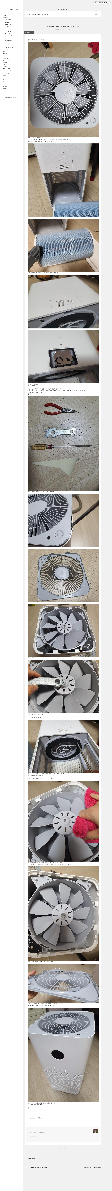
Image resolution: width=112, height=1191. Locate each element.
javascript (8, 40)
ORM (7, 22)
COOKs (6, 64)
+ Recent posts (30, 1158)
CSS (7, 42)
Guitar (5, 53)
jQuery (7, 33)
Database (6, 17)
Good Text (6, 15)
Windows (6, 73)
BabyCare (6, 68)
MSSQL (8, 19)
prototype (8, 35)
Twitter (33, 1167)
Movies (5, 56)
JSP (7, 45)
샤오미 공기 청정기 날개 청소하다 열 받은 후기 (38, 14)
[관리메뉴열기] (109, 3)
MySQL (8, 24)
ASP (7, 38)
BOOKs (5, 62)
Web (5, 29)
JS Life (6, 60)
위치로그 (5, 86)
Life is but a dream (11, 9)
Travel (5, 66)
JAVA (5, 51)
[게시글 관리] (34, 1117)
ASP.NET (8, 31)
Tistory (90, 1167)
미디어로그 (5, 84)
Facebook (37, 1167)
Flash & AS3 (9, 47)
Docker (5, 75)
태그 (4, 81)
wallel (99, 1167)
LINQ (7, 26)
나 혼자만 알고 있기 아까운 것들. (36, 1132)
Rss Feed (28, 1167)
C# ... (5, 49)
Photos (5, 58)
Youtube (41, 1167)
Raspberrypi (7, 71)
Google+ (46, 1167)
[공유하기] (33, 1117)
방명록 (4, 88)
